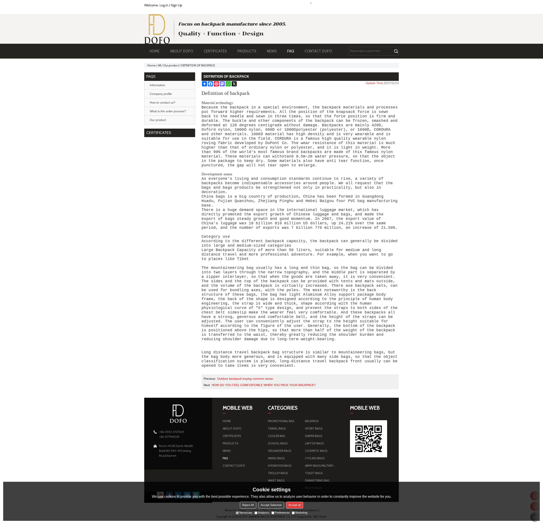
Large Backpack (218, 250)
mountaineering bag (232, 268)
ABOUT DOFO (181, 51)
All (159, 65)
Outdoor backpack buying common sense (245, 378)
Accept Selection (271, 505)
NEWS (272, 51)
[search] (396, 51)
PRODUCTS (246, 51)
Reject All (248, 505)
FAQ (290, 51)
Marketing (301, 512)
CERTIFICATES (215, 51)
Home (151, 65)
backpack (239, 107)
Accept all (294, 505)
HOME (155, 51)
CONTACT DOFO (318, 51)
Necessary (245, 512)
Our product (171, 65)
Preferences (282, 512)
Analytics (263, 512)
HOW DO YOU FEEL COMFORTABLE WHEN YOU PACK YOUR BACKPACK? (264, 385)
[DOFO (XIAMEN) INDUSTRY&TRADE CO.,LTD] (157, 29)
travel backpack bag (257, 352)
